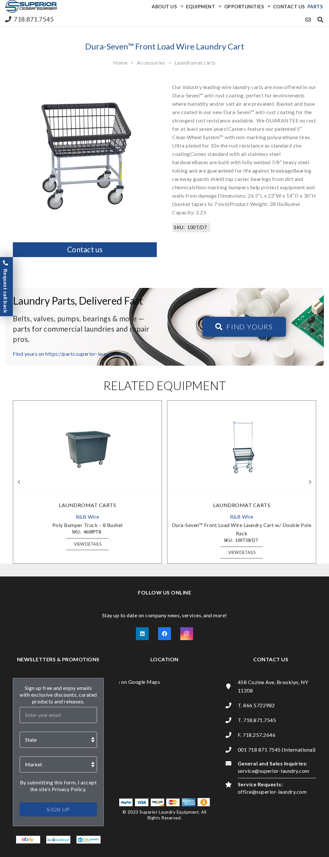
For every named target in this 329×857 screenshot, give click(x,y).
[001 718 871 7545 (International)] (231, 750)
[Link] (308, 19)
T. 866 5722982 (256, 705)
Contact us (85, 249)
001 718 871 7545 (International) (277, 749)
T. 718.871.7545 (257, 720)
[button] (181, 6)
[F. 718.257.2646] (231, 735)
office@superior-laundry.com (272, 792)
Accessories (151, 62)
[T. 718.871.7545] (231, 720)
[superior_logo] (31, 6)
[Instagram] (186, 633)
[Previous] (19, 482)
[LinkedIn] (142, 633)
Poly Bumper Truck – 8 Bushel (87, 525)
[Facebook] (164, 633)
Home (120, 62)
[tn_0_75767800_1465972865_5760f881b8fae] (28, 840)
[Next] (310, 482)
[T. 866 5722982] (231, 705)
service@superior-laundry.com (273, 771)
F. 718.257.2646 (257, 735)
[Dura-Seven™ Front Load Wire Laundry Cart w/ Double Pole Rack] (242, 447)
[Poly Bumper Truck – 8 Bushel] (87, 447)
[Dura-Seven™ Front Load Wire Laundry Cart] (85, 80)
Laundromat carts (195, 62)
